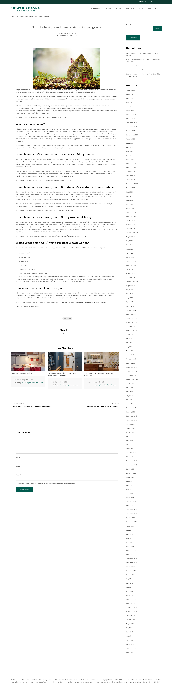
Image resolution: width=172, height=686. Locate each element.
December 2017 (131, 510)
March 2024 (130, 208)
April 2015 (129, 640)
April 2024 (129, 204)
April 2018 (129, 493)
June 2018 (129, 485)
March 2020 (130, 404)
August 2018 (130, 477)
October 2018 (130, 469)
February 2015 (131, 648)
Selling (118, 9)
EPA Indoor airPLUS (24, 257)
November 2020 (131, 371)
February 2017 (131, 551)
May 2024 (129, 200)
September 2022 (132, 282)
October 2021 (130, 326)
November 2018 (131, 465)
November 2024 (131, 176)
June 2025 (129, 147)
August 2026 (130, 90)
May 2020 (129, 396)
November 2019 (131, 420)
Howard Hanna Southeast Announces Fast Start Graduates (143, 61)
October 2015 (130, 616)
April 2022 (129, 302)
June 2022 (129, 294)
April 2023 (129, 253)
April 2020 (129, 400)
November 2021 (131, 322)
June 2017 (129, 534)
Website (19, 475)
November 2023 (131, 225)
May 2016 (129, 587)
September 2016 (131, 571)
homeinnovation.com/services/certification (57, 211)
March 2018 (130, 498)
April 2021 (129, 351)
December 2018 (131, 461)
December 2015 (131, 608)
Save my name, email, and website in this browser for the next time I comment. (47, 484)
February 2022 (131, 310)
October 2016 (130, 567)
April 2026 (129, 106)
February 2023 (131, 261)
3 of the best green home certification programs (66, 27)
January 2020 (131, 412)
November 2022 (131, 274)
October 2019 (130, 424)
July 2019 (129, 436)
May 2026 (129, 102)
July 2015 (129, 628)
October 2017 (130, 518)
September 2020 (132, 379)
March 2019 (130, 449)
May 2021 (129, 347)
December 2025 (131, 123)
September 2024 (132, 184)
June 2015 (129, 632)
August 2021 (130, 335)
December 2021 (131, 318)
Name (18, 457)
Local (141, 9)
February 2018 (131, 502)
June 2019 (129, 440)
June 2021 (129, 343)
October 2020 (131, 375)
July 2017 (129, 530)
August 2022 (130, 286)
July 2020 (129, 388)
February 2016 (131, 599)
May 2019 (129, 445)
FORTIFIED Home (23, 265)
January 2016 (130, 603)
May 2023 (129, 249)
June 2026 (129, 98)
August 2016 (130, 575)
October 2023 (131, 229)
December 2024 (131, 172)
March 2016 (130, 595)
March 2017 (130, 546)
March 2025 (130, 159)
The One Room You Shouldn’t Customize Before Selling (142, 54)
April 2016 (129, 591)
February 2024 (131, 212)
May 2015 (129, 636)
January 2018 (130, 506)
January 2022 (131, 314)
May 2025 (129, 151)
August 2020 (130, 383)
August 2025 (130, 139)
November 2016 (131, 563)
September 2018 (131, 473)
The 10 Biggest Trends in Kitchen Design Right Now (100, 374)
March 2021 (130, 355)
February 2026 (131, 115)
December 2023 (131, 221)
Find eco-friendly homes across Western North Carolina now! (83, 302)
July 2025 (129, 143)
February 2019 (131, 453)
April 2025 (129, 155)
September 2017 (131, 522)
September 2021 (131, 331)
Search (128, 25)
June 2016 (129, 583)
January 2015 (130, 652)
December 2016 (131, 559)
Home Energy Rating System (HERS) (35, 273)
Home (12, 16)
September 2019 (131, 428)
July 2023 (129, 241)
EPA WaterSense (23, 261)
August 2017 (130, 526)
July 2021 (129, 339)
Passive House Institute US (26, 269)
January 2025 (131, 168)
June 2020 (129, 392)
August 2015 (130, 624)
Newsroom (152, 9)
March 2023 (130, 257)
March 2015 (130, 644)
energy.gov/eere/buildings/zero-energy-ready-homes (67, 236)
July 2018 (129, 481)
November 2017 (131, 514)
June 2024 (129, 196)
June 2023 (129, 245)
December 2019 (131, 416)
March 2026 (130, 111)
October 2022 (131, 278)
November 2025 (131, 127)
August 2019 (130, 432)
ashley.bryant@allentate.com (32, 383)
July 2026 (129, 94)
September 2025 (132, 135)
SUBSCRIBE (133, 38)
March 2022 (130, 306)
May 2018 (129, 489)
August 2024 (130, 188)
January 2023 (131, 265)
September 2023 (132, 233)
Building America (100, 225)
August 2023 (130, 237)
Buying (108, 9)
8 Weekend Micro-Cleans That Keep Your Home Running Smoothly (64, 374)
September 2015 (131, 620)
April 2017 (129, 542)
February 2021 (131, 359)
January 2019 (130, 457)
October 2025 (131, 131)
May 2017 (129, 538)
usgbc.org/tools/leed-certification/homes (57, 180)
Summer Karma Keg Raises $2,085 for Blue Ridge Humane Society (143, 75)
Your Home (130, 9)
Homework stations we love (21, 373)
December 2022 (131, 269)
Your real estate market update (137, 70)
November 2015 (131, 612)
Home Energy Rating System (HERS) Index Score (83, 229)
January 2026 (131, 119)
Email (18, 466)
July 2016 (129, 579)
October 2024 (131, 180)
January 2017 (130, 555)
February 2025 (131, 163)
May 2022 (129, 298)
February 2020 (131, 408)
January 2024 (131, 216)
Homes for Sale (95, 9)
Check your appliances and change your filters (32, 111)
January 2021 (130, 363)
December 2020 (131, 367)
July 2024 (129, 192)
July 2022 (129, 290)
